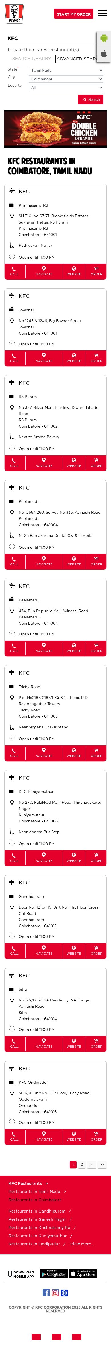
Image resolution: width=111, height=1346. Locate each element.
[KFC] (14, 14)
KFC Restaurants (26, 1184)
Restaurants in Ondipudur (34, 1244)
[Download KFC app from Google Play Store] (54, 1277)
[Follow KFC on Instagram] (55, 1293)
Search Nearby (31, 59)
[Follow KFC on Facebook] (46, 1293)
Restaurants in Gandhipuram (37, 1211)
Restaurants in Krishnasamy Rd (39, 1228)
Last (102, 1164)
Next (91, 1164)
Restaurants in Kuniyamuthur (38, 1236)
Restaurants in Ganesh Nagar (37, 1220)
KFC (24, 191)
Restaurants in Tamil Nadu (34, 1192)
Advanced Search (79, 59)
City (11, 77)
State (13, 69)
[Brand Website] (65, 1293)
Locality (15, 86)
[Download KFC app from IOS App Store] (83, 1277)
